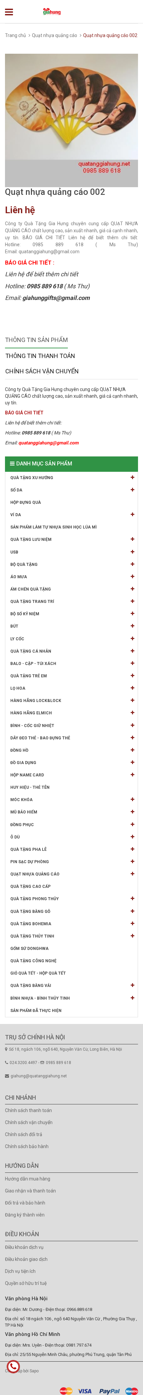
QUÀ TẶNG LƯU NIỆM (31, 539)
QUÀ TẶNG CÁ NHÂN (30, 651)
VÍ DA (15, 514)
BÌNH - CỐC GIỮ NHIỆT (32, 725)
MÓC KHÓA (21, 799)
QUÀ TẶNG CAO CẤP (30, 886)
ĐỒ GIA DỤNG (23, 762)
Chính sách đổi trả (23, 1134)
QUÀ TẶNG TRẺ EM (28, 676)
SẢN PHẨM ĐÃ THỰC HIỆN (36, 1010)
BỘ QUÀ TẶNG (24, 564)
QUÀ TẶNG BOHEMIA (30, 924)
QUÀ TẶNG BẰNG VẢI (30, 985)
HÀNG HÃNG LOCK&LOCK (35, 700)
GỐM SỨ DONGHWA (29, 948)
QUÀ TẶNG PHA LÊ (28, 849)
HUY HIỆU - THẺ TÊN (30, 787)
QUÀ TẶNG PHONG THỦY (34, 899)
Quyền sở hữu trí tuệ (26, 1283)
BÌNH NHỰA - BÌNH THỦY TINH (40, 998)
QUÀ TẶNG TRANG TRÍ (32, 601)
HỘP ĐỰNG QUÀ (25, 502)
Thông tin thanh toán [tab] (40, 355)
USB (14, 552)
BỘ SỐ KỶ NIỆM (24, 614)
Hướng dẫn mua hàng (27, 1178)
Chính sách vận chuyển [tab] (42, 371)
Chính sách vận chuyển (29, 1122)
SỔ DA (16, 490)
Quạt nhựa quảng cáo (54, 35)
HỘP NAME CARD (27, 775)
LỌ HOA (17, 688)
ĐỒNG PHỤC (22, 824)
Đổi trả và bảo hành (25, 1202)
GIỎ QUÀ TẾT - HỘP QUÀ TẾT (38, 973)
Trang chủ (15, 35)
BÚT (14, 626)
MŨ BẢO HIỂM (23, 812)
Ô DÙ (15, 837)
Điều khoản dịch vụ (24, 1247)
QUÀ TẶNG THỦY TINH (32, 936)
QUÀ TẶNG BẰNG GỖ (30, 911)
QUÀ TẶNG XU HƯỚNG (31, 477)
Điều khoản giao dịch (26, 1259)
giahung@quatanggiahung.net (39, 1076)
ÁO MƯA (18, 577)
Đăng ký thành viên (25, 1214)
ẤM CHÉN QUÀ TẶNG (30, 589)
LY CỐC (17, 639)
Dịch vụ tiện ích (20, 1271)
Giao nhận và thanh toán (30, 1190)
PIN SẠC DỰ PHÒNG (29, 861)
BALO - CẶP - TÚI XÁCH (33, 663)
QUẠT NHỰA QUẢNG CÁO (35, 874)
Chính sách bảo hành (27, 1146)
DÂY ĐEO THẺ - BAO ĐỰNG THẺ (40, 738)
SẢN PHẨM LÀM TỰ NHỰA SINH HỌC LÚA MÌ (53, 527)
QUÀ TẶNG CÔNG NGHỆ (33, 961)
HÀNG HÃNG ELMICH (31, 713)
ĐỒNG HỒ (19, 750)
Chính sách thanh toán (28, 1110)
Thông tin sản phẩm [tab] (36, 339)
